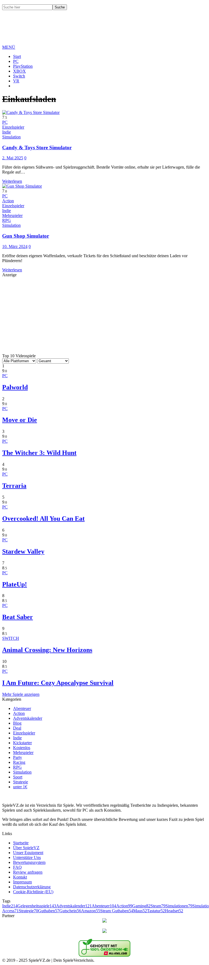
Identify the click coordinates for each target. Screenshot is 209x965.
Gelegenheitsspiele (36, 906)
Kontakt (20, 877)
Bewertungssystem (29, 862)
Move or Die (19, 419)
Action (19, 713)
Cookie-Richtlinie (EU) (33, 891)
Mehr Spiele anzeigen (20, 694)
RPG (17, 767)
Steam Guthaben (116, 910)
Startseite (21, 842)
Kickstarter (22, 742)
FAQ (17, 867)
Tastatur (156, 910)
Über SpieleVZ (26, 847)
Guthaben (48, 910)
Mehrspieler (23, 752)
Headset (174, 910)
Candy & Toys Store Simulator (37, 147)
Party (17, 757)
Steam (157, 906)
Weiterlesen (12, 181)
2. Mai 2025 (12, 158)
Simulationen (178, 906)
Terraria (14, 485)
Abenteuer (22, 708)
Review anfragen (27, 872)
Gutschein (70, 910)
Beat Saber (17, 616)
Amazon (90, 910)
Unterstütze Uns (27, 857)
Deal (17, 728)
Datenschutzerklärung (32, 887)
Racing (19, 762)
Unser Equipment (28, 852)
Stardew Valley (23, 551)
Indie (17, 738)
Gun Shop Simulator (25, 236)
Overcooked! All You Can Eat (43, 518)
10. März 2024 (14, 246)
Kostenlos (21, 747)
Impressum (22, 882)
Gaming (141, 906)
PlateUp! (14, 584)
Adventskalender (27, 718)
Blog (17, 723)
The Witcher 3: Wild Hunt (39, 452)
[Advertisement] (101, 31)
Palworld (15, 387)
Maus (140, 910)
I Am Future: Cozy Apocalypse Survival (57, 682)
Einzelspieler (24, 733)
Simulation (22, 772)
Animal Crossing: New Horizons (47, 649)
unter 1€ (20, 786)
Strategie (20, 782)
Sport (17, 777)
